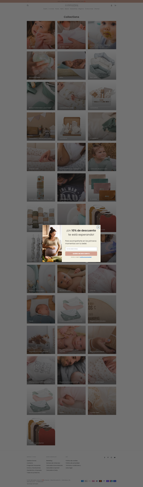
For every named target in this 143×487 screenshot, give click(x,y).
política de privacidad (85, 257)
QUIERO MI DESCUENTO (81, 254)
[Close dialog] (98, 227)
